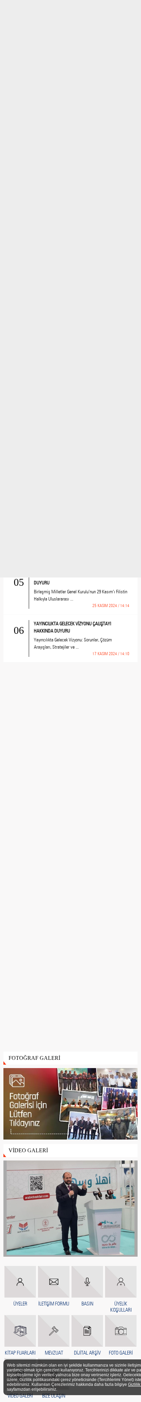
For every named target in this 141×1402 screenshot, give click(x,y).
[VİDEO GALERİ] (70, 1208)
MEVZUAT (54, 1353)
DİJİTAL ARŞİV (87, 1353)
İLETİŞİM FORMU (53, 1304)
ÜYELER (20, 1304)
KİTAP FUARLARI (20, 1353)
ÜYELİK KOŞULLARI (121, 1307)
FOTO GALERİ (121, 1353)
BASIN (87, 1304)
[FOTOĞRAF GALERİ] (70, 1104)
